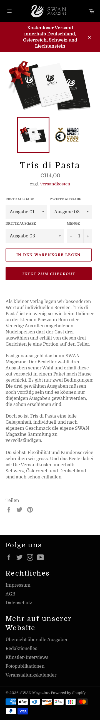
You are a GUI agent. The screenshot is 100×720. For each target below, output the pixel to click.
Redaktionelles (21, 648)
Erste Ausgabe (20, 199)
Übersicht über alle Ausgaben (37, 639)
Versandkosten (55, 184)
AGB (10, 594)
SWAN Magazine (34, 693)
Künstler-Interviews (27, 657)
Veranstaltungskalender (31, 675)
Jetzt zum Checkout (48, 274)
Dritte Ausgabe (21, 224)
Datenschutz (19, 602)
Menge (73, 224)
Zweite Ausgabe (65, 199)
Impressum (18, 585)
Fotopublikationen (25, 666)
